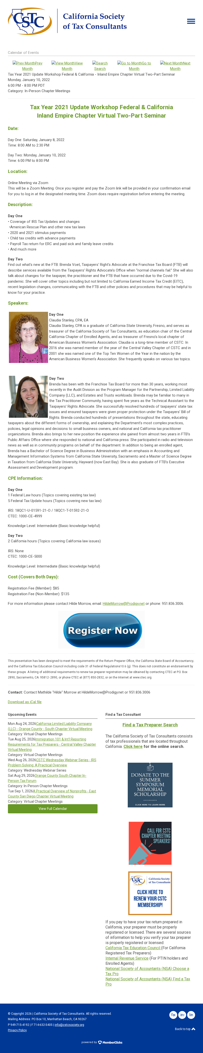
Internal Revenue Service (127, 958)
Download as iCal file (25, 702)
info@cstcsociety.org (69, 1025)
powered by (89, 1042)
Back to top (183, 1029)
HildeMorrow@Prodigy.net (124, 603)
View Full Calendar (53, 809)
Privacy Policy (17, 1030)
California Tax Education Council (133, 948)
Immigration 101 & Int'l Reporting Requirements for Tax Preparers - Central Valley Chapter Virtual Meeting (52, 744)
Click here (133, 746)
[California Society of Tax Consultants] (67, 34)
